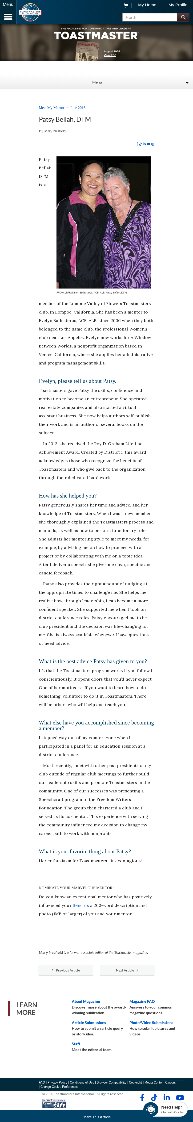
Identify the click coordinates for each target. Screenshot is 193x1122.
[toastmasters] (96, 33)
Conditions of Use (82, 1082)
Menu (97, 82)
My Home (147, 5)
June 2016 (77, 108)
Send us (81, 905)
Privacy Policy (57, 1082)
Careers (170, 1082)
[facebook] (137, 144)
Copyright (135, 1082)
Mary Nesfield (55, 131)
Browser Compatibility (111, 1082)
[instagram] (152, 144)
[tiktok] (140, 144)
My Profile (178, 5)
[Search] (183, 17)
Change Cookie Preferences (59, 1087)
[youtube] (148, 144)
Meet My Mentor (51, 108)
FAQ (42, 1082)
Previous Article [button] (68, 970)
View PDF (110, 55)
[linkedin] (144, 144)
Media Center (154, 1082)
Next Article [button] (125, 970)
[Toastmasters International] (30, 12)
